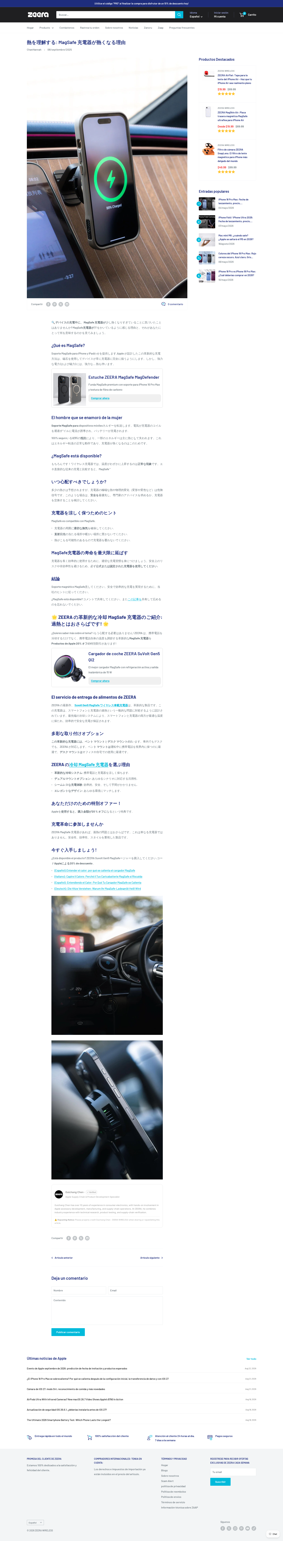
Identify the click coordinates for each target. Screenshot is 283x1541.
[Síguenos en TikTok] (254, 1528)
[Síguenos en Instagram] (235, 1528)
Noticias (133, 27)
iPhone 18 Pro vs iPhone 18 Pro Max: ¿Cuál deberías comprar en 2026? (237, 273)
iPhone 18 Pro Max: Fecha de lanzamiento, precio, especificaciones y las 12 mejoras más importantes (236, 201)
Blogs (164, 1470)
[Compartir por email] (67, 304)
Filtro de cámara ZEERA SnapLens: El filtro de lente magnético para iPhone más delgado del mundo (232, 155)
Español (33, 1522)
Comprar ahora (100, 398)
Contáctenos (66, 27)
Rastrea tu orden (89, 27)
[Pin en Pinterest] (54, 304)
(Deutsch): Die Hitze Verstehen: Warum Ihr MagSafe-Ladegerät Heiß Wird (97, 888)
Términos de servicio (173, 1502)
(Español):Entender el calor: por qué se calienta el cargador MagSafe (94, 870)
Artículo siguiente (150, 1257)
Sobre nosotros (114, 27)
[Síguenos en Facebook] (222, 1528)
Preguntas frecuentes (182, 27)
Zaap (160, 27)
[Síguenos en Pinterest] (241, 1528)
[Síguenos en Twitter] (229, 1528)
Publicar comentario (68, 1332)
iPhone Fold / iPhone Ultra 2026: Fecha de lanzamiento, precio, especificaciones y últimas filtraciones (235, 219)
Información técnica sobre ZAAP (179, 1507)
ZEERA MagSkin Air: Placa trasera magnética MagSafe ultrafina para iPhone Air (232, 116)
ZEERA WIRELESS (226, 71)
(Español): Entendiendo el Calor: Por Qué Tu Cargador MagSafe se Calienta (97, 882)
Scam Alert (167, 1480)
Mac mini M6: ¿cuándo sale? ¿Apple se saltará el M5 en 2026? (236, 237)
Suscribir (220, 1481)
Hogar (30, 27)
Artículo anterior (64, 1257)
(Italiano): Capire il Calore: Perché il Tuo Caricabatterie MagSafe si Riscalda (98, 876)
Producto (44, 27)
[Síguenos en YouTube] (247, 1528)
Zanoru (148, 27)
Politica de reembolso (173, 1491)
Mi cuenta (220, 16)
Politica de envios (171, 1496)
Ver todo (251, 1358)
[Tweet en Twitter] (60, 304)
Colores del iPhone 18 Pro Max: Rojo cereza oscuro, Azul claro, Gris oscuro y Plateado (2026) (237, 255)
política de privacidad (173, 1486)
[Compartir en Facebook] (48, 304)
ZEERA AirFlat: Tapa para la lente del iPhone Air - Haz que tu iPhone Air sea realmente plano (235, 79)
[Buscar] (179, 14)
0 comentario (175, 304)
